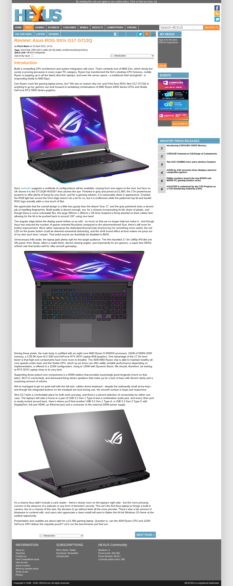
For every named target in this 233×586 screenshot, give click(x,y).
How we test (22, 562)
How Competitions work (27, 559)
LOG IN (162, 65)
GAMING (39, 27)
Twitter (73, 550)
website (26, 188)
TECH (28, 27)
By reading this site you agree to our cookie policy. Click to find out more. (115, 1)
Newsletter (73, 553)
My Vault (25, 56)
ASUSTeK (25, 50)
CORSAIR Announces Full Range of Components (192, 154)
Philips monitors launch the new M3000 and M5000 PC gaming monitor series (189, 179)
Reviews (54, 34)
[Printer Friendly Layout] (153, 35)
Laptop (40, 34)
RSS (58, 550)
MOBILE (84, 27)
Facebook (61, 553)
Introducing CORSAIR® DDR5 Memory (186, 145)
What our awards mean (27, 568)
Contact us (21, 556)
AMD (45, 50)
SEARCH (210, 27)
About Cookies (23, 565)
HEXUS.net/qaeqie (36, 52)
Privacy (19, 575)
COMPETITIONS (115, 27)
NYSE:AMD (55, 50)
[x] (155, 1)
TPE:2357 (37, 50)
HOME (18, 27)
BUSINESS (53, 27)
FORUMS (132, 27)
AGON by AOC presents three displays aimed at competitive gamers (191, 171)
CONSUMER (69, 27)
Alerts (65, 550)
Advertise (20, 553)
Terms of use (22, 572)
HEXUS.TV (97, 27)
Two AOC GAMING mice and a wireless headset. (191, 162)
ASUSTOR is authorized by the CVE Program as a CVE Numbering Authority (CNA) (191, 187)
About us (20, 550)
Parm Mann (23, 46)
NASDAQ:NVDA (79, 50)
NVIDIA (66, 50)
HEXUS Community (112, 545)
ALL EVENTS (180, 124)
